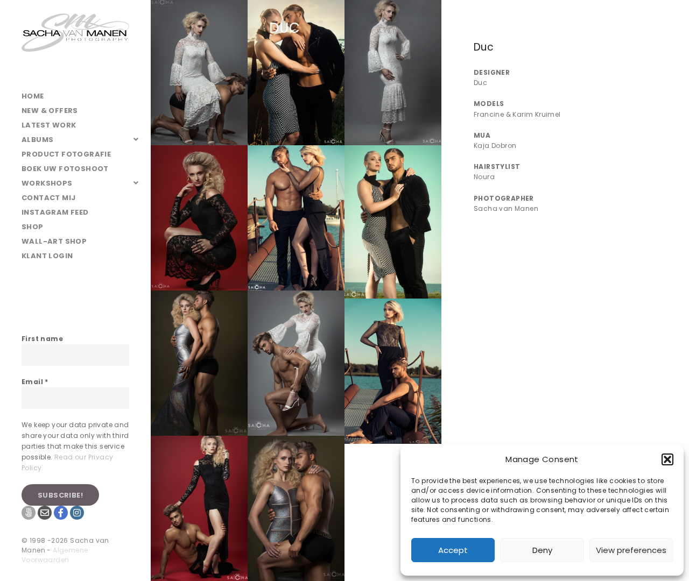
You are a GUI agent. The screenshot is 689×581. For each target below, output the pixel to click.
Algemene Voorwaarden (55, 554)
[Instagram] (77, 513)
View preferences (631, 550)
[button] (667, 459)
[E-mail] (45, 513)
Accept (453, 550)
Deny (542, 550)
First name (42, 338)
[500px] (29, 513)
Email (35, 381)
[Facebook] (61, 513)
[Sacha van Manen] (75, 44)
